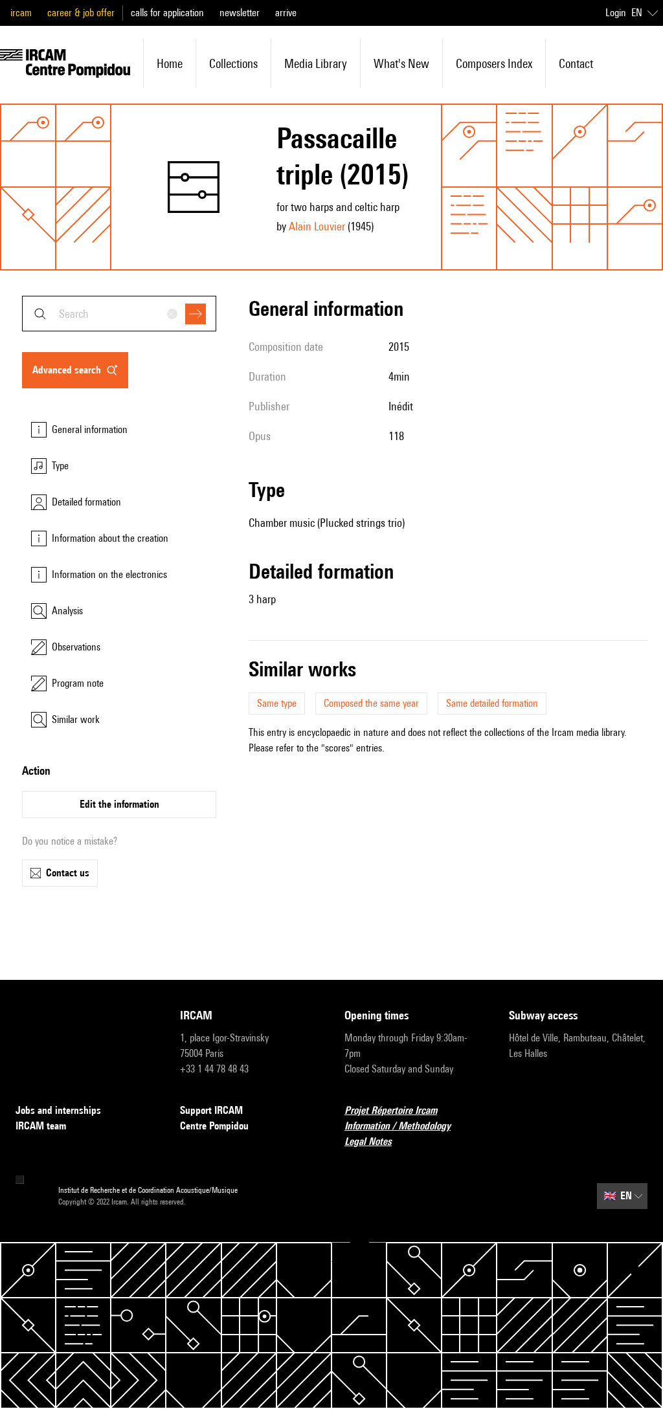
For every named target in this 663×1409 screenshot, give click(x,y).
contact (576, 63)
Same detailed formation (492, 703)
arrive (286, 12)
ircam (21, 12)
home (170, 63)
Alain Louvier (317, 226)
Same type (277, 703)
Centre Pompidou (214, 1126)
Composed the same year (371, 703)
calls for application (167, 12)
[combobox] (119, 313)
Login (615, 12)
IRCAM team (41, 1126)
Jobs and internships (58, 1110)
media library (315, 63)
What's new (401, 63)
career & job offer (81, 12)
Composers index (494, 63)
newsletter (239, 12)
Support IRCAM (211, 1110)
